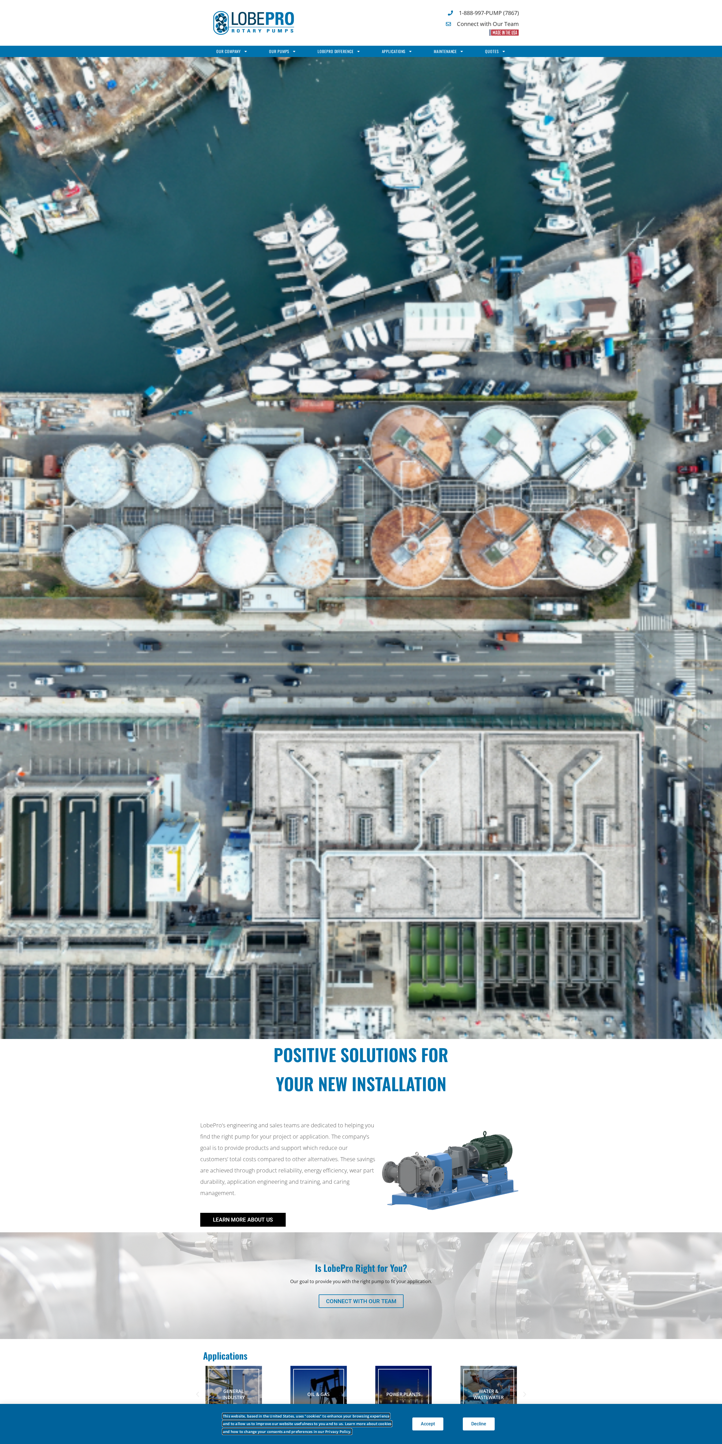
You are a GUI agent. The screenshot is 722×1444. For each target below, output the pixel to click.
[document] (361, 722)
